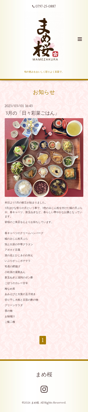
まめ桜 (44, 374)
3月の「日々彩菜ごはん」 (32, 113)
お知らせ (44, 92)
